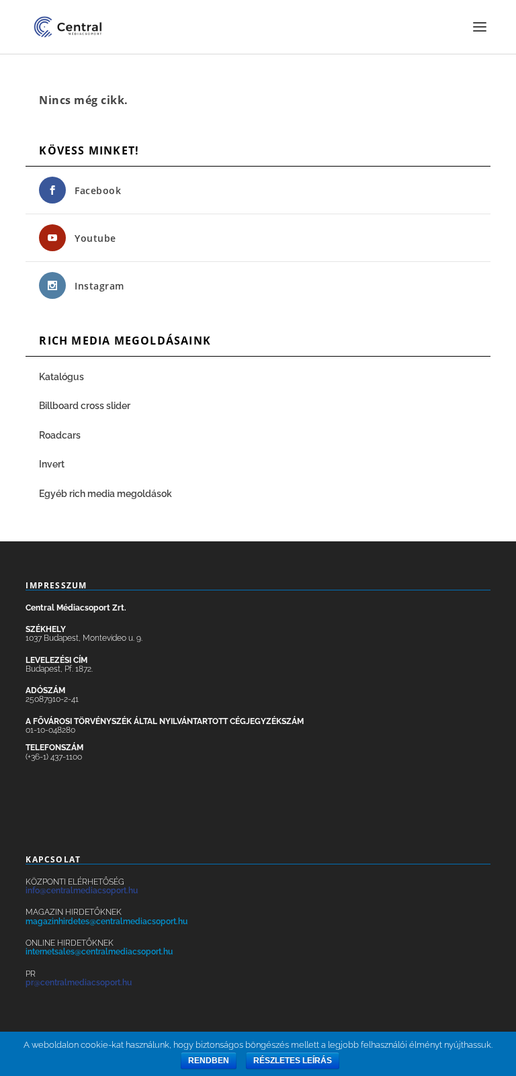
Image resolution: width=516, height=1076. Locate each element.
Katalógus (62, 376)
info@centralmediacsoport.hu (82, 890)
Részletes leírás (292, 1060)
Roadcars (60, 435)
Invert (51, 464)
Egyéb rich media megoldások (105, 493)
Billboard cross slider (84, 405)
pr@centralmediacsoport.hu (79, 982)
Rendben (208, 1060)
